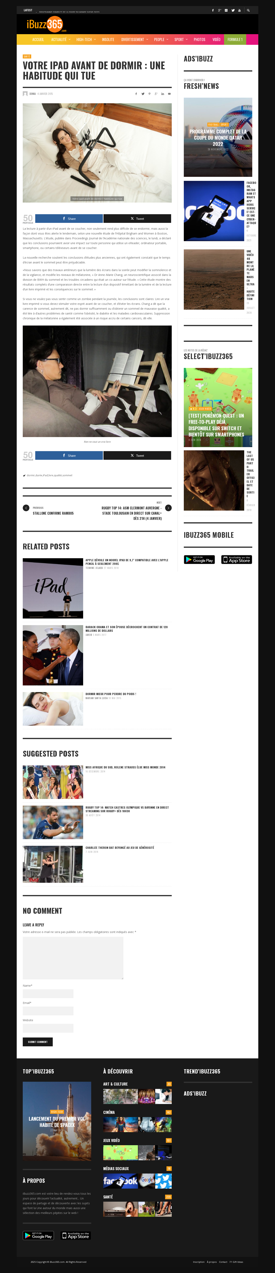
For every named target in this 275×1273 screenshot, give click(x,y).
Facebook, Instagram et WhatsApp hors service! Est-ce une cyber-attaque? (251, 204)
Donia (33, 94)
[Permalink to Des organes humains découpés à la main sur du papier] (163, 1096)
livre (51, 475)
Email (27, 1003)
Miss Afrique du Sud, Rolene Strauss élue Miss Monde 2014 (125, 767)
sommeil (67, 475)
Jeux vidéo (111, 1140)
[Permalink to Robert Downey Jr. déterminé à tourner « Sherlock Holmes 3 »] (146, 1124)
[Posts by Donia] (25, 93)
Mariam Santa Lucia (97, 698)
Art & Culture (115, 1084)
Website (28, 1020)
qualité (58, 475)
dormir (31, 475)
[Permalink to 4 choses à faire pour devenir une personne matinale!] (120, 1209)
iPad (45, 475)
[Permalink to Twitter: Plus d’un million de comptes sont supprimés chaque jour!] (163, 1181)
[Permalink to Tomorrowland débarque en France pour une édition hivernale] (146, 1096)
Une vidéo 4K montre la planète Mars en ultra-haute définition (251, 275)
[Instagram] (226, 10)
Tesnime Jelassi (94, 567)
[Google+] (219, 10)
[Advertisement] (179, 23)
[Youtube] (239, 10)
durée (38, 475)
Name (27, 985)
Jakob (89, 634)
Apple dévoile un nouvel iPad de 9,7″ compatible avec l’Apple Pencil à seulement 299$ (127, 562)
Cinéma (109, 1112)
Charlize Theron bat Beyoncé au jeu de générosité (120, 847)
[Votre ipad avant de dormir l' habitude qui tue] (97, 153)
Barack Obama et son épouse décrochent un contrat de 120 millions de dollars (127, 629)
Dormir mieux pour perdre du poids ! (111, 694)
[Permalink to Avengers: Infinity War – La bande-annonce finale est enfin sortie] (163, 1124)
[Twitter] (233, 10)
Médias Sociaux (116, 1168)
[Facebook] (213, 10)
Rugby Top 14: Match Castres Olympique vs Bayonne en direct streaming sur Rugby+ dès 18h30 (127, 809)
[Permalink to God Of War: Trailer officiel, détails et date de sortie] (146, 1152)
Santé (27, 56)
